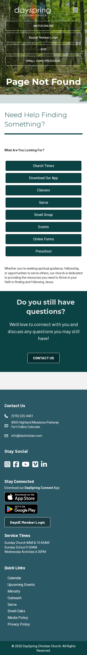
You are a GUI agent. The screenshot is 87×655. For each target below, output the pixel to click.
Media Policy (18, 618)
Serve (12, 605)
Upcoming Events (21, 585)
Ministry (14, 591)
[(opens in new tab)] (21, 497)
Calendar (14, 578)
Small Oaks (16, 611)
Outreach (14, 598)
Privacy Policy (19, 624)
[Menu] (75, 10)
